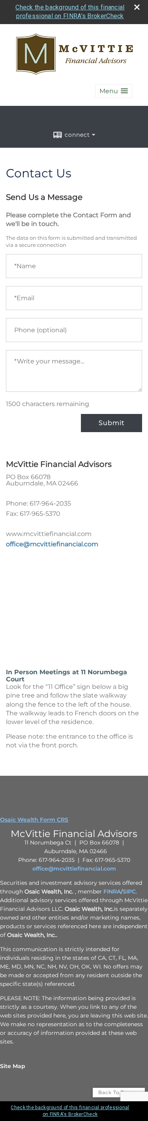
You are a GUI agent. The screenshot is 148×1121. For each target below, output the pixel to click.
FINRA (112, 891)
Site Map (12, 1066)
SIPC (129, 891)
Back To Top (115, 1092)
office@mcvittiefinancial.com (52, 544)
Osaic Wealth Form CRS (34, 819)
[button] (113, 91)
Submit (111, 423)
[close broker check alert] (137, 7)
